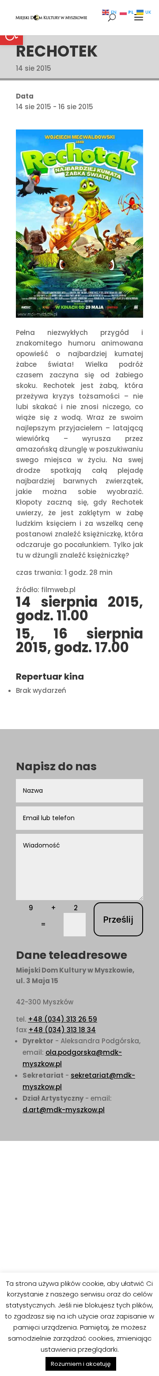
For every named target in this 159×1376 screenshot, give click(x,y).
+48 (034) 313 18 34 (62, 1029)
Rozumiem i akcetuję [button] (81, 1364)
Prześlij (118, 919)
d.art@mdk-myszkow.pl (64, 1109)
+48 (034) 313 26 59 (62, 1019)
